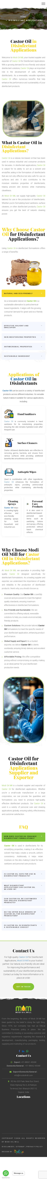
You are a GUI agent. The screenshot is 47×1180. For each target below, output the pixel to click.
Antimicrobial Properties (18, 347)
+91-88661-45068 (28, 1062)
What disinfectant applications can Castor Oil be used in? (19, 887)
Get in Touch (24, 987)
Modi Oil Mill (18, 57)
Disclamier (8, 1147)
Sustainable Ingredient (17, 356)
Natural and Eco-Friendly (18, 293)
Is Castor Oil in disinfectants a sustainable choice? (20, 926)
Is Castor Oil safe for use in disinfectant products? (20, 875)
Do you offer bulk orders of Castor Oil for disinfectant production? (20, 914)
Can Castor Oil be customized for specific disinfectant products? (20, 900)
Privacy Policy (34, 1147)
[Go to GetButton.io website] (6, 1177)
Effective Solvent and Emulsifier (16, 327)
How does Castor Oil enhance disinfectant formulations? (20, 837)
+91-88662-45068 (32, 1066)
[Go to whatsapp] (6, 1173)
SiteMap (20, 1147)
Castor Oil (20, 41)
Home (23, 17)
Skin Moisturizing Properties (20, 337)
